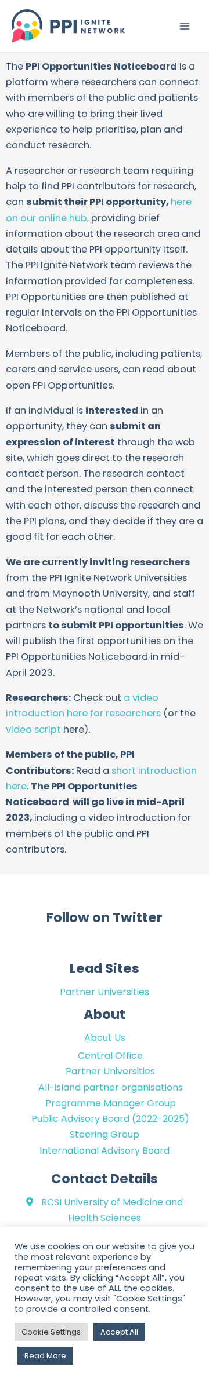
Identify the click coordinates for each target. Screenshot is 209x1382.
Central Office (110, 1055)
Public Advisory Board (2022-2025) (110, 1118)
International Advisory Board (104, 1150)
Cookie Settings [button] (51, 1331)
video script (33, 729)
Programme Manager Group (110, 1103)
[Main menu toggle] (184, 26)
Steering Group (104, 1134)
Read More (45, 1355)
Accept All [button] (119, 1331)
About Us (104, 1037)
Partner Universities (104, 992)
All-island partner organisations (110, 1087)
